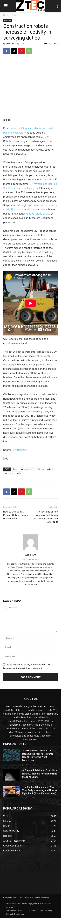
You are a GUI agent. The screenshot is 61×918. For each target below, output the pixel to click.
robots (50, 469)
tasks (19, 473)
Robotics (16, 15)
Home (6, 15)
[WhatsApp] (29, 51)
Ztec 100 (10, 43)
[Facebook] (6, 51)
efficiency (40, 469)
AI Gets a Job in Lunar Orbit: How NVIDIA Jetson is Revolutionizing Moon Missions (39, 773)
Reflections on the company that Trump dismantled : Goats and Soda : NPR (45, 516)
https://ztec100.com (30, 559)
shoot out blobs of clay (37, 213)
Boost (15, 469)
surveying (9, 473)
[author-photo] (30, 550)
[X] (14, 51)
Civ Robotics (20, 449)
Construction (26, 469)
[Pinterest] (21, 51)
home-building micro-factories (27, 128)
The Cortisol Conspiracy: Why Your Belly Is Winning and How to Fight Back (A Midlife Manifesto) (39, 790)
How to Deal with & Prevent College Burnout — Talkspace (16, 515)
